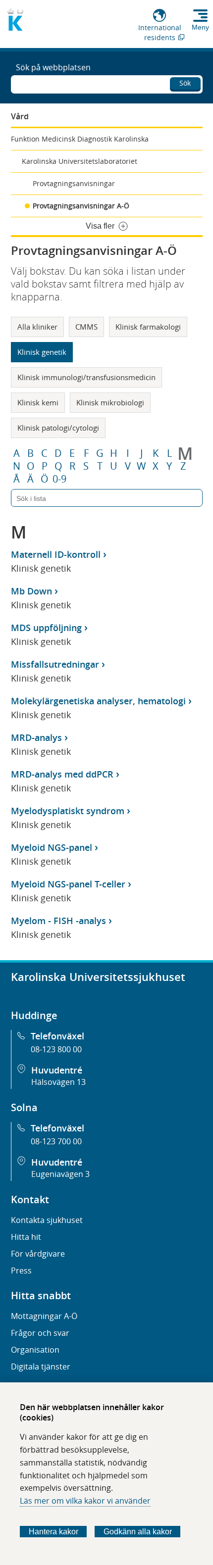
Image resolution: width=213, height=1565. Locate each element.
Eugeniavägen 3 (60, 1174)
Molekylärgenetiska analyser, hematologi (98, 701)
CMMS (86, 327)
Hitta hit (26, 1236)
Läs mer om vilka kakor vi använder (85, 1500)
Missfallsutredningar (55, 664)
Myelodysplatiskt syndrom (67, 811)
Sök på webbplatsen (53, 67)
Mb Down (31, 591)
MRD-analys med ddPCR (62, 774)
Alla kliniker (37, 327)
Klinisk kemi (37, 402)
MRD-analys (36, 737)
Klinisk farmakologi (148, 327)
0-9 (59, 479)
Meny (200, 27)
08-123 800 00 (56, 1049)
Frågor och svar (40, 1332)
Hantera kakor (53, 1531)
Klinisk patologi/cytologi (58, 428)
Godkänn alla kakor (138, 1531)
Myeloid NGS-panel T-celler (68, 884)
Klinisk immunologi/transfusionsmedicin (86, 377)
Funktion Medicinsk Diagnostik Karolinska (80, 139)
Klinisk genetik (41, 352)
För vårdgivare (38, 1253)
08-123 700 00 (56, 1141)
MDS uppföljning (46, 628)
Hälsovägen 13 (58, 1081)
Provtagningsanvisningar (74, 183)
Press (21, 1270)
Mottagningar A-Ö (44, 1316)
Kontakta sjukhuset (47, 1220)
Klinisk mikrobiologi (110, 402)
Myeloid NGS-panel (51, 847)
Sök (185, 83)
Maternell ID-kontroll (56, 554)
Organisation (35, 1349)
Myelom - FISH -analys (58, 921)
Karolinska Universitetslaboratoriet (79, 161)
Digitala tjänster (40, 1366)
